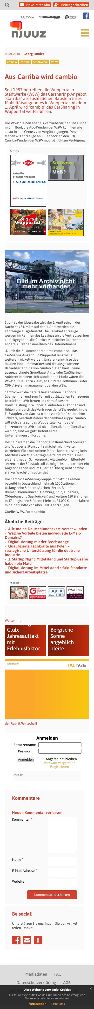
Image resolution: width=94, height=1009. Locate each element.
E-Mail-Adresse (24, 870)
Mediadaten (36, 974)
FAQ (57, 974)
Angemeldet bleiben (61, 759)
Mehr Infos (58, 1004)
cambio (12, 62)
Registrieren (59, 767)
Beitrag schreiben (74, 5)
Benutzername (24, 745)
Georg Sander (34, 54)
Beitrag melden (38, 940)
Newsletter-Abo (38, 5)
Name (17, 859)
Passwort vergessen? (59, 763)
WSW (54, 62)
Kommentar (22, 819)
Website (18, 881)
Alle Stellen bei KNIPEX (29, 182)
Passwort (25, 751)
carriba (25, 62)
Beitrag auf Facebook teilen (16, 940)
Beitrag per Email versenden (27, 940)
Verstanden (38, 1004)
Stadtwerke (40, 62)
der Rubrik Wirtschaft (21, 723)
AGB (67, 982)
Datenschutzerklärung (36, 982)
